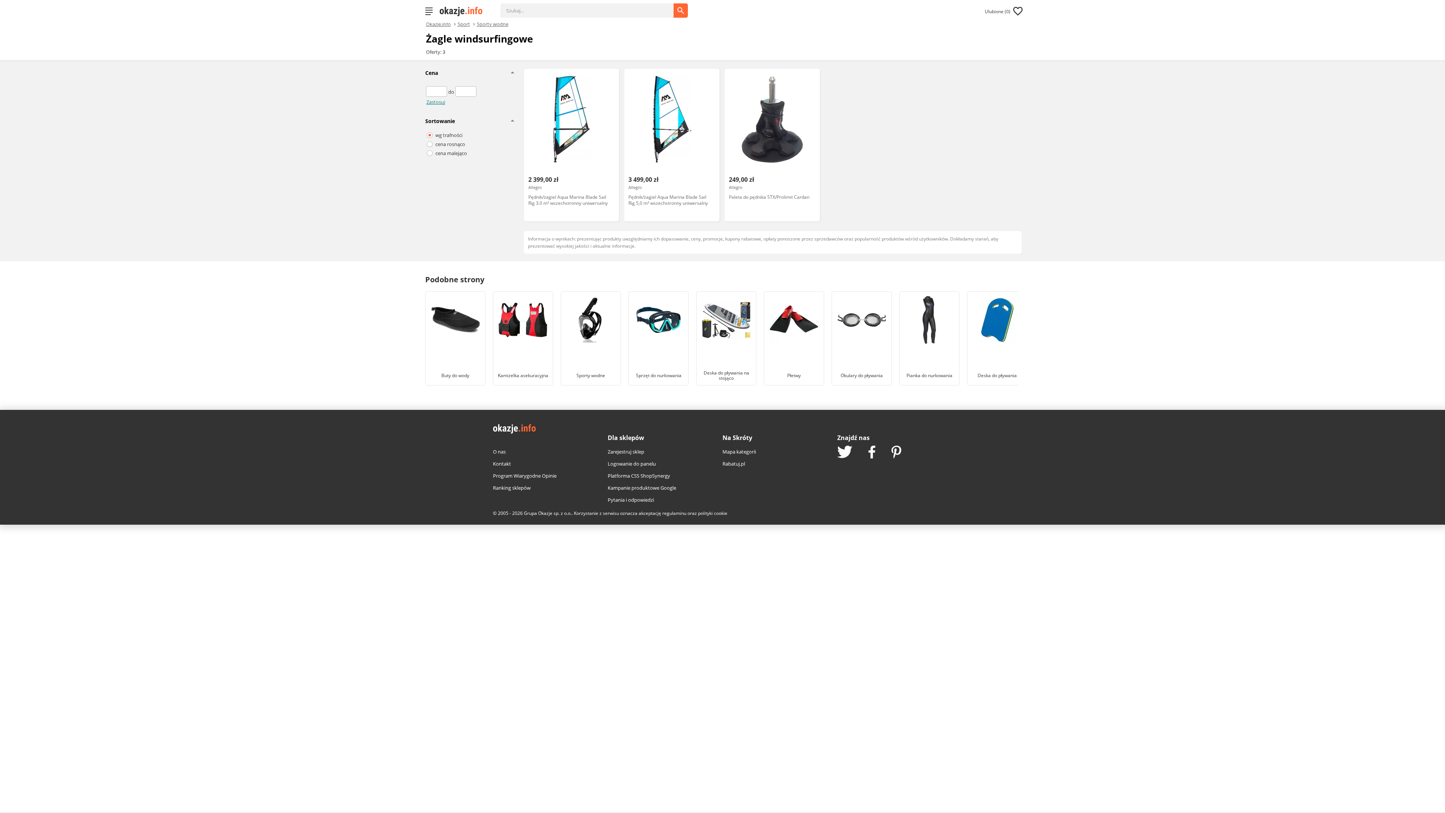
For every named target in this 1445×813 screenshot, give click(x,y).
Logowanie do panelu (632, 463)
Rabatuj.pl (733, 463)
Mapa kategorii (739, 451)
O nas (499, 451)
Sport (464, 24)
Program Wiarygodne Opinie (525, 475)
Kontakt (502, 463)
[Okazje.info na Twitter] (844, 453)
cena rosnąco (450, 144)
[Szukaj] (592, 6)
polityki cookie (712, 513)
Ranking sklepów (512, 487)
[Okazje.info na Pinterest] (896, 453)
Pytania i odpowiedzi (631, 499)
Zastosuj (435, 102)
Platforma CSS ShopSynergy (639, 475)
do (451, 91)
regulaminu (674, 513)
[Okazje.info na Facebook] (872, 453)
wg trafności (448, 135)
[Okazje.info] (463, 11)
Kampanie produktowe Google (642, 487)
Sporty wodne (492, 24)
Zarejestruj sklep (626, 451)
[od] (437, 91)
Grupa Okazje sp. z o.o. (548, 513)
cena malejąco (451, 153)
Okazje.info (438, 24)
